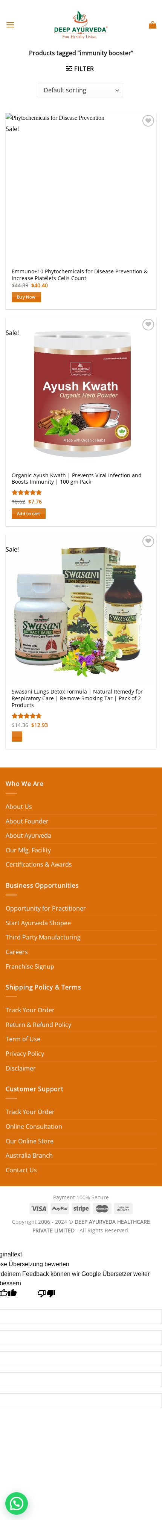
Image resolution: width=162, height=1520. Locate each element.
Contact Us (21, 1170)
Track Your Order (30, 1010)
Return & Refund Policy (38, 1025)
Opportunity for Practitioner (46, 908)
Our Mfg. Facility (28, 850)
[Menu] (10, 24)
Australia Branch (29, 1155)
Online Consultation (34, 1126)
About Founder (27, 821)
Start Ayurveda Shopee (38, 923)
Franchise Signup (30, 966)
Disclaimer (21, 1068)
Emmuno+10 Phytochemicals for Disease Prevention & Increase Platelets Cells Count (80, 274)
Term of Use (23, 1039)
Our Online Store (29, 1141)
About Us (19, 806)
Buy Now (26, 297)
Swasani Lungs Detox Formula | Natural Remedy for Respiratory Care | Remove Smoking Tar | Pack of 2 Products (77, 698)
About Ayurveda (28, 835)
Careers (17, 952)
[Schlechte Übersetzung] (46, 1295)
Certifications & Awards (39, 864)
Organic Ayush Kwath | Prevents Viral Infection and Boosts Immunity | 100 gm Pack (77, 478)
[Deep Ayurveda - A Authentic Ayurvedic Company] (81, 25)
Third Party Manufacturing (43, 937)
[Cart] (152, 25)
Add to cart (28, 513)
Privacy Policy (25, 1054)
